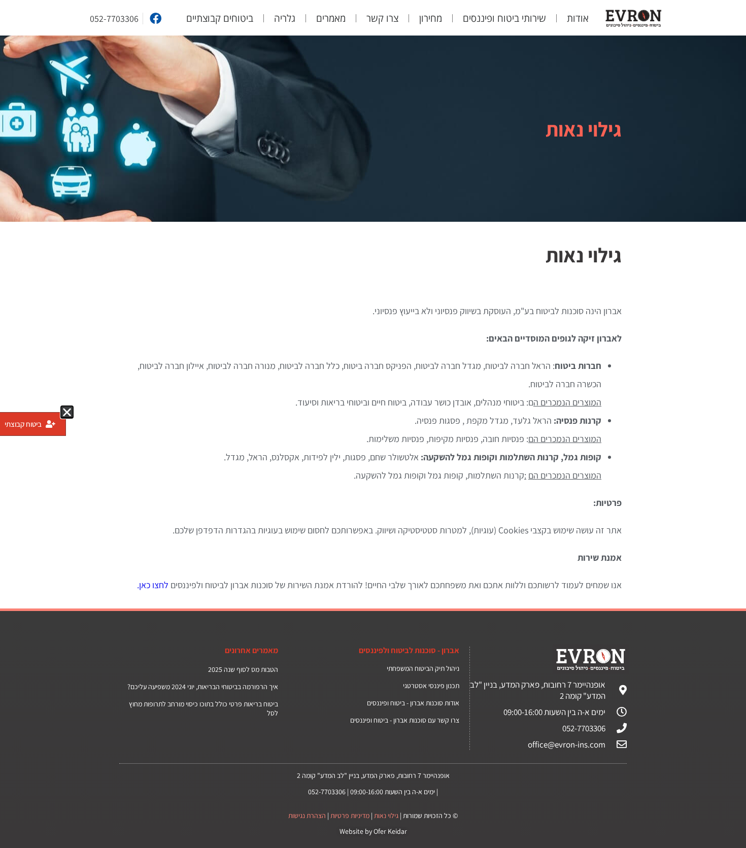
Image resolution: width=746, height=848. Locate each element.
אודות (578, 18)
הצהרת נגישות (307, 815)
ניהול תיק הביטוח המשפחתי (423, 668)
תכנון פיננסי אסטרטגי (431, 685)
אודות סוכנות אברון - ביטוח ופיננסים (413, 702)
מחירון (430, 18)
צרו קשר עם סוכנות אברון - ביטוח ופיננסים (404, 720)
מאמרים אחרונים (251, 650)
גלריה (284, 18)
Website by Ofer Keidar (373, 831)
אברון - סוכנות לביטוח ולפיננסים (409, 650)
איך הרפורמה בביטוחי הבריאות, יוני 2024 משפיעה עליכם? (202, 686)
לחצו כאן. (152, 585)
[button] (67, 412)
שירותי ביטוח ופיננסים (504, 18)
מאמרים (331, 18)
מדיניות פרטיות (349, 815)
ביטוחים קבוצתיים (219, 18)
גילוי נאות (386, 815)
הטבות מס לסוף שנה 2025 (243, 669)
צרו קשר (382, 18)
